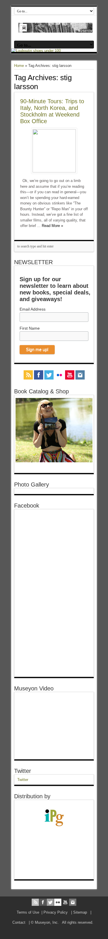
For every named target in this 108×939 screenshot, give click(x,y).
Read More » (52, 226)
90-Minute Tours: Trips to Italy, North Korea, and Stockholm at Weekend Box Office (52, 111)
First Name (30, 328)
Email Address (33, 309)
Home (19, 65)
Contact (18, 922)
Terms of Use (28, 912)
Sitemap (80, 912)
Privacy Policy (55, 912)
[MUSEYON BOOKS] (55, 28)
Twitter (22, 771)
